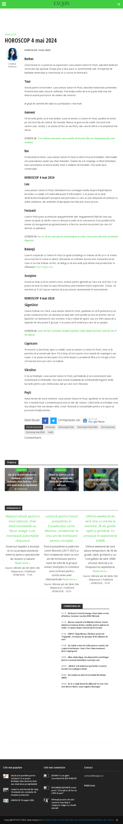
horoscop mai (108, 427)
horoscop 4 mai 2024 (87, 427)
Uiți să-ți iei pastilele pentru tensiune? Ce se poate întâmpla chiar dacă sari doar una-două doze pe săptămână (22, 479)
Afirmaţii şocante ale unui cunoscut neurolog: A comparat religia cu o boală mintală (63, 803)
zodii (50, 432)
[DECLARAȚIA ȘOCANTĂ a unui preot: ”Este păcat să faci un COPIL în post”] (46, 791)
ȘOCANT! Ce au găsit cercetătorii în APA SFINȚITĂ (63, 777)
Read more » (22, 563)
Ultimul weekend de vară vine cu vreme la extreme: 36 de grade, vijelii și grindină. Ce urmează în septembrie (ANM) (100, 528)
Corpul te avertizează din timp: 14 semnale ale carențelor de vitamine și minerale (61, 479)
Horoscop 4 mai (66, 427)
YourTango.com (44, 266)
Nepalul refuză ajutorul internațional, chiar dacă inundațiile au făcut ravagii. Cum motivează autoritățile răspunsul (22, 528)
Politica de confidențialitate (80, 819)
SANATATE (21, 470)
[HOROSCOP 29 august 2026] (5, 801)
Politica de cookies (105, 819)
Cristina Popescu (12, 65)
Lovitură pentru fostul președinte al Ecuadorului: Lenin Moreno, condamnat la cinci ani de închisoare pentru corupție (61, 528)
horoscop (50, 427)
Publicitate (89, 785)
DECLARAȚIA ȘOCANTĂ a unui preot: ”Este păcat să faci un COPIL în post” (64, 790)
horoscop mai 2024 (35, 432)
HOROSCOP (10, 34)
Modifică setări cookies (54, 819)
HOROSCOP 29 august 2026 (101, 479)
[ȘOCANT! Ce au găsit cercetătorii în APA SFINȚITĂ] (46, 779)
